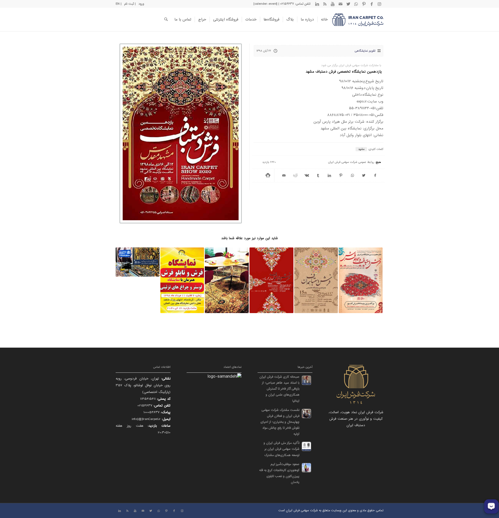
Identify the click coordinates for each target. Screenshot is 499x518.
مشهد (361, 149)
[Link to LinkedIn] (317, 4)
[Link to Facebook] (372, 4)
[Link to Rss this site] (325, 4)
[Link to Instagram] (379, 4)
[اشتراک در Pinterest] (341, 175)
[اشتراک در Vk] (307, 175)
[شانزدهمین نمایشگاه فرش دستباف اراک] (361, 280)
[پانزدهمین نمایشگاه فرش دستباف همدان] (316, 280)
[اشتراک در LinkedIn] (329, 175)
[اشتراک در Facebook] (375, 175)
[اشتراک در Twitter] (363, 175)
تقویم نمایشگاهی (365, 51)
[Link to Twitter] (348, 4)
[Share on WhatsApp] (352, 175)
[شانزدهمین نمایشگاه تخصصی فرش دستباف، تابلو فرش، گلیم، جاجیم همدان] (271, 280)
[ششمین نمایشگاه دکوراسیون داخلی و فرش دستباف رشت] (227, 280)
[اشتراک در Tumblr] (318, 175)
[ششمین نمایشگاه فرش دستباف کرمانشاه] (182, 280)
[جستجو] (166, 19)
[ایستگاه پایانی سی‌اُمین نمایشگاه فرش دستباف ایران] (138, 262)
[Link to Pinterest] (364, 4)
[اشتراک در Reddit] (295, 175)
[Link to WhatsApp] (356, 4)
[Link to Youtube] (333, 4)
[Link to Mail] (340, 4)
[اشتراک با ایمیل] (284, 175)
